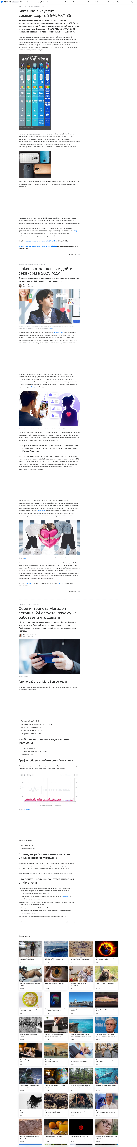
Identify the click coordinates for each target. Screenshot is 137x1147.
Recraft (50, 328)
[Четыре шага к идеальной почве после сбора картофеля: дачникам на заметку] (56, 1105)
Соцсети (42, 264)
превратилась (59, 332)
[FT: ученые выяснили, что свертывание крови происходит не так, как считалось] (106, 1105)
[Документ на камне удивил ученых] (30, 1029)
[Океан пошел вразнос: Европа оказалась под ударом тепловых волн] (81, 1029)
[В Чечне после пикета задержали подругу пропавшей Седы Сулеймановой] (106, 1131)
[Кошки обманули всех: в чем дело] (30, 1054)
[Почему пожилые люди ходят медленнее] (106, 1054)
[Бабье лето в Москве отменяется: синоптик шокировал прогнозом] (30, 953)
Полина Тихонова (28, 285)
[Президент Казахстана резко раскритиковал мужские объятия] (106, 1029)
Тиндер (59, 583)
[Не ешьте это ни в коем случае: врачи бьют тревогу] (30, 1003)
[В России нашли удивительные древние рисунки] (30, 1131)
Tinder (33, 387)
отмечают (41, 511)
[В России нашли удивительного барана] (30, 978)
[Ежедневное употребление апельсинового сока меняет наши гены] (56, 1131)
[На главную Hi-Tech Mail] (7, 2)
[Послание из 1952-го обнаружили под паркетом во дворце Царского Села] (81, 953)
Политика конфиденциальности (127, 1145)
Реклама (13, 1145)
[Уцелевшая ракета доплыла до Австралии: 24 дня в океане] (56, 953)
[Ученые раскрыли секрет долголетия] (81, 978)
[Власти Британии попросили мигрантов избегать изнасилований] (56, 1054)
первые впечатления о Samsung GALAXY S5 (40, 241)
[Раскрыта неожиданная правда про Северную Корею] (30, 1080)
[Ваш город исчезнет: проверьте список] (56, 1080)
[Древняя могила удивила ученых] (106, 978)
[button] (35, 92)
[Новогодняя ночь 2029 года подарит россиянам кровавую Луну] (81, 1131)
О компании (7, 1145)
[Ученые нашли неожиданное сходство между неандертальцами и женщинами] (81, 1105)
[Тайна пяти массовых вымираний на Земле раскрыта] (106, 953)
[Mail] (2, 2)
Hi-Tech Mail (35, 264)
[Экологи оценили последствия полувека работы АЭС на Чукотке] (81, 1080)
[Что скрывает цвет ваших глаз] (56, 978)
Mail (2, 1145)
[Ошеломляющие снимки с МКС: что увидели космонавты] (56, 1003)
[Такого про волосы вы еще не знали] (30, 1105)
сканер (74, 231)
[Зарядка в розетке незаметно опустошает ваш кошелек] (56, 1029)
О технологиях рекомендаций (111, 1145)
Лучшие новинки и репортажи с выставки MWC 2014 (38, 246)
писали (28, 583)
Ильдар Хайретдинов (29, 635)
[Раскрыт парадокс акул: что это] (106, 1080)
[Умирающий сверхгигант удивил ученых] (81, 1003)
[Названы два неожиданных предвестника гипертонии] (81, 1054)
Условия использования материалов (94, 1145)
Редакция (82, 1145)
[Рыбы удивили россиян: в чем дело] (106, 1003)
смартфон (34, 236)
